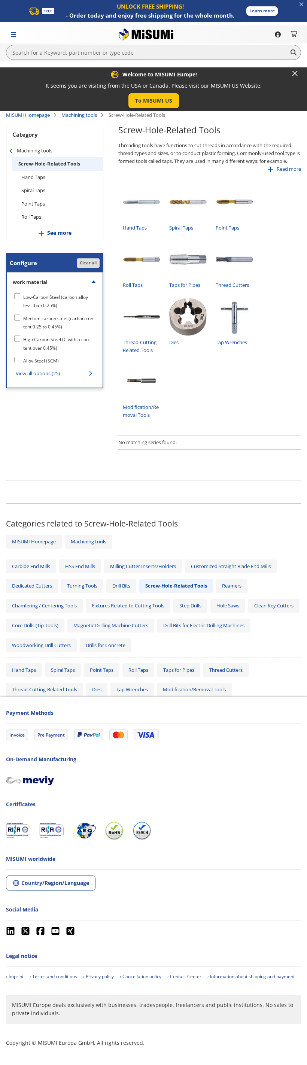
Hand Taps (33, 177)
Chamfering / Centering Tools (44, 605)
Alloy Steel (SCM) (41, 361)
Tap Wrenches (132, 689)
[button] (262, 11)
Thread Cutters (226, 670)
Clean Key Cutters (274, 605)
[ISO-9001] (18, 830)
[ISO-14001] (51, 830)
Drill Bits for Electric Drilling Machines (203, 625)
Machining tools (79, 115)
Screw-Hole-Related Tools (49, 163)
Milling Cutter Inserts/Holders (143, 566)
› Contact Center (184, 976)
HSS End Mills (80, 566)
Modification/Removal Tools (194, 689)
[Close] (295, 73)
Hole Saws (227, 605)
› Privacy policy (98, 976)
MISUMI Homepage (28, 115)
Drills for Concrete (105, 645)
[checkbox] (54, 301)
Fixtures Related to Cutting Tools (128, 605)
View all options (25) (38, 373)
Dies (96, 689)
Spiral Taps (33, 190)
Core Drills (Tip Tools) (35, 625)
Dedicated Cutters (32, 585)
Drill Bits (121, 585)
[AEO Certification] (84, 830)
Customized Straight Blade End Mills (231, 566)
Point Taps (33, 203)
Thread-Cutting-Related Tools (44, 689)
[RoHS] (114, 830)
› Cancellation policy (140, 976)
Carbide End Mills (31, 566)
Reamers (231, 585)
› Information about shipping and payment (251, 976)
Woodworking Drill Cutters (41, 645)
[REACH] (142, 830)
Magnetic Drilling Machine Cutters (110, 625)
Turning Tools (82, 585)
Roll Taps (31, 216)
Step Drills (190, 605)
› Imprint (15, 976)
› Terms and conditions (53, 976)
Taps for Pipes (178, 670)
